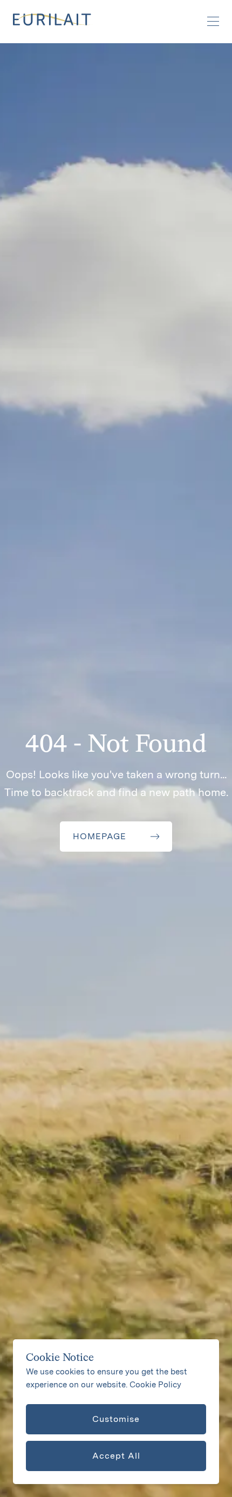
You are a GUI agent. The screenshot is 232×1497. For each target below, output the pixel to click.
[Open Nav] (207, 21)
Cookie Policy (155, 1385)
